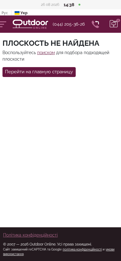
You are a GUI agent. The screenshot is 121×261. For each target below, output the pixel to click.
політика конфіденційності (82, 249)
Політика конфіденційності (30, 235)
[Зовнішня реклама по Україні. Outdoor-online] (33, 24)
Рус (5, 13)
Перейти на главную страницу (39, 72)
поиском (46, 52)
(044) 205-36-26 (69, 24)
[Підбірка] (114, 24)
